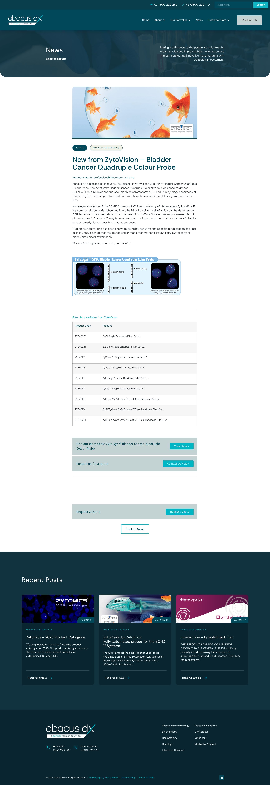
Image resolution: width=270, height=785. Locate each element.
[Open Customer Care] (228, 20)
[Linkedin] (221, 777)
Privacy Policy (128, 777)
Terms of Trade (146, 777)
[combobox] (233, 5)
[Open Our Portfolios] (189, 20)
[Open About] (164, 20)
